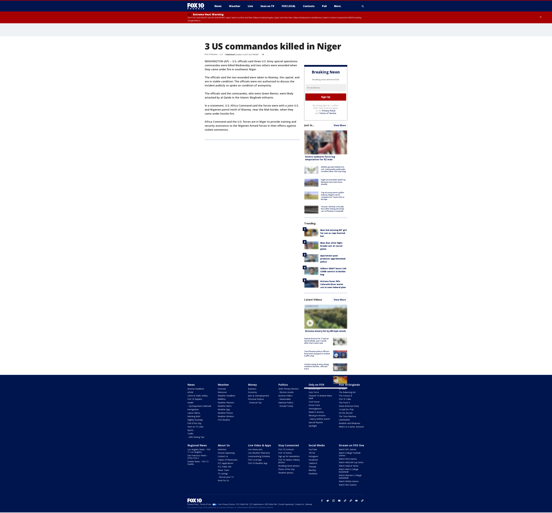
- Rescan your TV (226, 477)
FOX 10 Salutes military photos (289, 461)
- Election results (286, 392)
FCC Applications (225, 463)
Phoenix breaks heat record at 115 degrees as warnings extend (316, 379)
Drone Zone (314, 405)
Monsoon (222, 392)
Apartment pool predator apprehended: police (333, 258)
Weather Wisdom (226, 416)
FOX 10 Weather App (257, 463)
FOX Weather (224, 419)
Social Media (317, 445)
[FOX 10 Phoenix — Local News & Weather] (196, 6)
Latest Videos (313, 299)
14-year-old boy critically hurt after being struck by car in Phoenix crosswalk (332, 208)
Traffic (190, 433)
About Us (224, 445)
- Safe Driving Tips (195, 437)
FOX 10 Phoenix (211, 54)
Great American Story (349, 406)
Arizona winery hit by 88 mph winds (325, 331)
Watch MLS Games (348, 484)
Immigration (193, 409)
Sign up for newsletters (289, 456)
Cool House (314, 401)
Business (252, 388)
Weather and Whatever (349, 423)
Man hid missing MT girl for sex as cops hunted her (333, 233)
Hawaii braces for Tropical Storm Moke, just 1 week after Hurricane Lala (316, 340)
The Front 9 (344, 402)
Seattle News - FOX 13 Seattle (197, 462)
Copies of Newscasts (227, 459)
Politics (283, 384)
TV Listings (223, 473)
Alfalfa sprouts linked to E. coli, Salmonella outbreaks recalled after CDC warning (333, 169)
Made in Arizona (316, 412)
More (337, 6)
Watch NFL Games (347, 449)
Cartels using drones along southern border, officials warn (316, 366)
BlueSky (312, 470)
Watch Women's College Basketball (350, 476)
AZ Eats (342, 388)
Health (190, 402)
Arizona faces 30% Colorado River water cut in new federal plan (333, 284)
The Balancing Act (347, 392)
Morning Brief (193, 416)
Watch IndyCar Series (349, 465)
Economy (252, 392)
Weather (223, 384)
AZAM (190, 392)
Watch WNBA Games (349, 481)
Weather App (224, 409)
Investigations (315, 408)
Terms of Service (327, 113)
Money (252, 384)
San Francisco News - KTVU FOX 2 (197, 456)
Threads (312, 466)
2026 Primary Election (288, 388)
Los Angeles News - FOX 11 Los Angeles (198, 450)
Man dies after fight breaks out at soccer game (331, 245)
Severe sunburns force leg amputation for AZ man (320, 158)
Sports (190, 430)
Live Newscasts (255, 449)
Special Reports (316, 422)
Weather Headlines (226, 395)
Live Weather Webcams (259, 452)
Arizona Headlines (195, 388)
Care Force (314, 392)
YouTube (313, 449)
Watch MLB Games (348, 459)
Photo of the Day (286, 469)
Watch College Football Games (349, 454)
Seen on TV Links (195, 426)
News (191, 384)
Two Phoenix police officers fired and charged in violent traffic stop (317, 353)
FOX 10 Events (285, 452)
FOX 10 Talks (345, 399)
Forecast (222, 388)
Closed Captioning (226, 452)
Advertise (222, 449)
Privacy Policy (329, 110)
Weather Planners (226, 402)
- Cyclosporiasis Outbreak (199, 406)
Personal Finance (256, 399)
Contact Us (223, 456)
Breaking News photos (289, 465)
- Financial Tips (255, 402)
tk (345, 500)
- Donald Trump (285, 406)
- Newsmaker (284, 399)
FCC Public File (224, 466)
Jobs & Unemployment (258, 395)
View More (340, 125)
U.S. (221, 54)
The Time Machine (347, 416)
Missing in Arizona (317, 415)
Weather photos (285, 472)
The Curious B (345, 395)
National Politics (285, 402)
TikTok (312, 452)
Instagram (313, 456)
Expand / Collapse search (363, 6)
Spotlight (313, 425)
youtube (339, 500)
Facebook (313, 459)
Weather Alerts (225, 406)
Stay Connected (288, 445)
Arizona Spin (314, 388)
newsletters (362, 500)
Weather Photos (225, 413)
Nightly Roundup (195, 419)
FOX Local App (255, 459)
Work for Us (223, 480)
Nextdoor (313, 473)
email (356, 500)
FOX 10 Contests (286, 449)
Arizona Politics (285, 395)
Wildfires (222, 399)
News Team (223, 470)
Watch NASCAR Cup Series (351, 462)
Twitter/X (313, 463)
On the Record (345, 413)
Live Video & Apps (259, 445)
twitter (327, 500)
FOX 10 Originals (349, 384)
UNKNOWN (344, 419)
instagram (333, 500)
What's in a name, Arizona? (351, 426)
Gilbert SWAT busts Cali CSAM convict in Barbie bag (333, 271)
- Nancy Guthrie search (319, 419)
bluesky (350, 500)
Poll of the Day (194, 423)
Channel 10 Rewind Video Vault (320, 397)
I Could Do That (346, 409)
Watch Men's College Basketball (348, 470)
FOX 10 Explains (194, 399)
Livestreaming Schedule (259, 456)
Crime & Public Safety (197, 395)
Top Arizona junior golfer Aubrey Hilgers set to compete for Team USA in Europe (332, 196)
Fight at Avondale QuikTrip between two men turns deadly (333, 181)
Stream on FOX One (351, 445)
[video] (325, 317)
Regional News (197, 445)
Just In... (309, 125)
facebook (322, 500)
